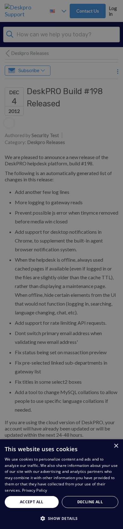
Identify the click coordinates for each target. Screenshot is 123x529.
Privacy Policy (34, 490)
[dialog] (61, 484)
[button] (61, 518)
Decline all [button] (90, 502)
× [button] (116, 446)
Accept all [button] (32, 502)
